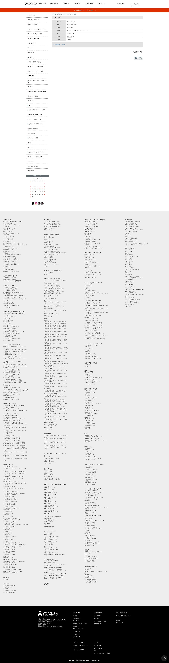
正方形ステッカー (8, 587)
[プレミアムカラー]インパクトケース (13, 243)
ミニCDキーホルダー (90, 495)
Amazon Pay (97, 623)
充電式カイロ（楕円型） (50, 262)
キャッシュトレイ (89, 422)
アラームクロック (129, 239)
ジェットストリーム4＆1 (91, 414)
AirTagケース (47, 525)
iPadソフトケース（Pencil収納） (52, 516)
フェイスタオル (88, 234)
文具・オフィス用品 (33, 138)
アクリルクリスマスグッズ (10, 573)
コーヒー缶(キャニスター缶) (132, 302)
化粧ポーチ (87, 289)
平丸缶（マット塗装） (50, 461)
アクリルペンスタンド (9, 549)
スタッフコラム (98, 648)
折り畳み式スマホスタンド (10, 335)
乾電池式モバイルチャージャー (11, 367)
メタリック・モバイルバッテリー (12, 394)
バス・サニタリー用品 (131, 228)
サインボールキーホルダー (91, 499)
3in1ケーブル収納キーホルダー (11, 387)
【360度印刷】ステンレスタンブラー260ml (55, 334)
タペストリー (31, 57)
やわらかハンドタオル (90, 221)
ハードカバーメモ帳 (89, 423)
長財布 (86, 374)
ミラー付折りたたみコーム (51, 553)
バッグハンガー (88, 519)
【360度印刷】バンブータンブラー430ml (55, 323)
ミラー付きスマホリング (9, 330)
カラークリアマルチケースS (91, 356)
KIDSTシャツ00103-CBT (50, 579)
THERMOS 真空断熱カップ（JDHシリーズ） (56, 445)
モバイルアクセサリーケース (92, 302)
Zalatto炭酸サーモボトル (50, 283)
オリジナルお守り (8, 566)
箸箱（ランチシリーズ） (131, 241)
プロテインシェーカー (50, 298)
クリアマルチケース (89, 353)
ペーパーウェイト (8, 516)
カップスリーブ (48, 429)
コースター (31, 86)
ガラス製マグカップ (49, 308)
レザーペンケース (89, 454)
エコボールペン (88, 412)
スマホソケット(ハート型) (10, 325)
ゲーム (29, 142)
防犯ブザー (87, 533)
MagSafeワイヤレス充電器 (10, 392)
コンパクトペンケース (90, 535)
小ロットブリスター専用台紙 (11, 271)
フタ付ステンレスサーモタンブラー (53, 290)
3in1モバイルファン (49, 246)
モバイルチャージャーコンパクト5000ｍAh (14, 349)
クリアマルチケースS (90, 355)
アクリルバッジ (7, 511)
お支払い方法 (42, 3)
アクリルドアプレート (9, 554)
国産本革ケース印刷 (33, 128)
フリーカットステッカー (9, 590)
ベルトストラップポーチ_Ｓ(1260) (93, 325)
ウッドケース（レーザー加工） (11, 259)
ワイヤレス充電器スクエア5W (11, 369)
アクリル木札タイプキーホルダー (12, 438)
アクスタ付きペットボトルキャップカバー (14, 493)
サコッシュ (87, 287)
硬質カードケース (89, 254)
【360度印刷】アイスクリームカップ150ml (55, 419)
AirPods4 (46, 500)
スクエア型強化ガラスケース (11, 233)
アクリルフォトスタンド (9, 521)
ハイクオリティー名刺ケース (92, 266)
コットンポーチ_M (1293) (91, 320)
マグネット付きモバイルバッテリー (12, 356)
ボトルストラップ (48, 427)
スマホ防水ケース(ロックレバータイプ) (13, 331)
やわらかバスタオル (89, 225)
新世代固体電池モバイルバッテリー (12, 354)
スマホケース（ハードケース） (11, 225)
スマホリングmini (8, 320)
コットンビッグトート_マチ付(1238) (94, 333)
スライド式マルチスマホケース (11, 297)
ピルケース (87, 532)
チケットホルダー (89, 453)
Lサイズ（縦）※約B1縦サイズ (52, 221)
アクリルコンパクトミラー (51, 541)
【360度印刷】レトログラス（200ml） (54, 395)
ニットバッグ (88, 285)
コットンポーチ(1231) (90, 328)
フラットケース (88, 350)
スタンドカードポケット (9, 317)
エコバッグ (87, 299)
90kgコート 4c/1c (71, 14)
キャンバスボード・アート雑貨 (36, 152)
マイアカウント (121, 4)
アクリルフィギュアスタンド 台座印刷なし (14, 544)
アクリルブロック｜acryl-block (11, 508)
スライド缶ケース (89, 448)
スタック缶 (47, 460)
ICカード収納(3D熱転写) (9, 256)
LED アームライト (89, 560)
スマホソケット (7, 323)
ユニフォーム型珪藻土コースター (134, 278)
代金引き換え (97, 616)
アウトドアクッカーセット (132, 269)
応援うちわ (47, 239)
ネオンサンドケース (8, 236)
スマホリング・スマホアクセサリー (37, 29)
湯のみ (45, 320)
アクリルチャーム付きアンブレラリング (14, 546)
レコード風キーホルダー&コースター (94, 497)
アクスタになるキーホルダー (11, 498)
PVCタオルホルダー (89, 545)
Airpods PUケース (48, 513)
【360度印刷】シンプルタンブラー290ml (55, 326)
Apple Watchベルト (49, 526)
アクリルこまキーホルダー (10, 501)
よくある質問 (89, 3)
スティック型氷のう (49, 256)
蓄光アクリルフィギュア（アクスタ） (13, 478)
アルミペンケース (89, 419)
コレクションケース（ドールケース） (135, 289)
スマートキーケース (89, 456)
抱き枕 (127, 236)
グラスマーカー (7, 531)
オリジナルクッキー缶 (131, 301)
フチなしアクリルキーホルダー (11, 409)
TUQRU (30, 105)
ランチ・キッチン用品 (131, 223)
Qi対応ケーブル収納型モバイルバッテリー (14, 346)
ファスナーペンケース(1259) (92, 332)
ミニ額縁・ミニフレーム (90, 469)
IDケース (86, 267)
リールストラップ (89, 537)
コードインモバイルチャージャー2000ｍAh (14, 364)
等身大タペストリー (49, 228)
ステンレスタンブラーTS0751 (52, 287)
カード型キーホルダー (90, 510)
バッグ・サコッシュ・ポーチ (35, 119)
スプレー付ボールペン (90, 582)
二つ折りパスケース (89, 261)
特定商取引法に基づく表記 (80, 623)
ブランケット (88, 236)
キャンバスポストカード (90, 476)
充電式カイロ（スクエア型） (51, 264)
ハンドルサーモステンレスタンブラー (54, 288)
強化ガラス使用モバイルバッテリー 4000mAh (15, 389)
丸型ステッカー (7, 589)
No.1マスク (87, 569)
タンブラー (47, 315)
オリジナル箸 (128, 251)
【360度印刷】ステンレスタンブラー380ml (55, 339)
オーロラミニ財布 (89, 372)
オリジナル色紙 (88, 474)
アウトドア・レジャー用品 (132, 226)
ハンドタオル (88, 233)
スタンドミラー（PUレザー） (52, 549)
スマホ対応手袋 (48, 261)
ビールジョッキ (48, 317)
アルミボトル (47, 297)
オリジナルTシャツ (33, 100)
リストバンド (128, 283)
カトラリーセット (129, 249)
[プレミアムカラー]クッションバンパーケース (15, 244)
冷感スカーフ (88, 244)
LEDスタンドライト (8, 558)
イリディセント (7, 241)
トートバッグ (88, 284)
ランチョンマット (129, 259)
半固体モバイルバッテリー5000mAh (13, 353)
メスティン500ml (129, 268)
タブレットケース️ (48, 521)
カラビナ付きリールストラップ (133, 299)
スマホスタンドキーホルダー (11, 500)
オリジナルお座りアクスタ (10, 495)
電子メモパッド (88, 402)
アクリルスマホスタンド (9, 539)
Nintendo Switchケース (90, 435)
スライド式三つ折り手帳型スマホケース (14, 295)
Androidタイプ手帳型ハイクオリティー (13, 292)
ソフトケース (6, 226)
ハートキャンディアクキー (10, 504)
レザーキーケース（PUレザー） (92, 458)
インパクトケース (8, 238)
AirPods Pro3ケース (49, 510)
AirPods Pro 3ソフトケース (51, 511)
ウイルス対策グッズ (33, 166)
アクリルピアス (7, 541)
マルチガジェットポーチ (90, 304)
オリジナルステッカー (9, 585)
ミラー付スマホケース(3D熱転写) (12, 254)
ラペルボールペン (89, 409)
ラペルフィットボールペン (91, 410)
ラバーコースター (48, 471)
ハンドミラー (47, 551)
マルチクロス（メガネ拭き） (92, 246)
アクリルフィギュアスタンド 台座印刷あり (14, 471)
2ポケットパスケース (90, 259)
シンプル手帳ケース (8, 307)
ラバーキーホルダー (89, 502)
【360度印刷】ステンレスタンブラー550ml (55, 347)
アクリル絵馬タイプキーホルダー (12, 437)
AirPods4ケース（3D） (50, 503)
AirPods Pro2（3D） (49, 508)
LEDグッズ (31, 161)
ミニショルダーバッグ (90, 290)
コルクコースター (48, 469)
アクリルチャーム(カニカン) (10, 417)
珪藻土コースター (48, 473)
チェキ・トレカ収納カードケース (93, 272)
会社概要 (75, 616)
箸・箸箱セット (129, 254)
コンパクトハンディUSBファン (52, 247)
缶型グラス (47, 318)
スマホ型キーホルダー (90, 522)
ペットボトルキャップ (50, 426)
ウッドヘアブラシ (129, 286)
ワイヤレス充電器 (8, 376)
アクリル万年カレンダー (9, 548)
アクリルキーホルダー (34, 38)
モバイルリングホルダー (9, 328)
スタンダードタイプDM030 (51, 561)
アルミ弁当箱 (128, 258)
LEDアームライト (8, 556)
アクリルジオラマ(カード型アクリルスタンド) (15, 524)
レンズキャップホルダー (90, 538)
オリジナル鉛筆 (88, 405)
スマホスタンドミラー (9, 340)
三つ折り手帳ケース (8, 294)
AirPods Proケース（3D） (51, 494)
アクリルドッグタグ (8, 435)
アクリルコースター (8, 538)
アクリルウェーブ (8, 506)
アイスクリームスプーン (131, 256)
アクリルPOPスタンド (9, 551)
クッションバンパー (8, 239)
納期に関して (54, 3)
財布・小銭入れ (32, 133)
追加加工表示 (60, 45)
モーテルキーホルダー (90, 524)
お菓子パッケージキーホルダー (92, 515)
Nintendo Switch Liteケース (91, 438)
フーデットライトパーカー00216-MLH (54, 577)
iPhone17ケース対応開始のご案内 (12, 221)
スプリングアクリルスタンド (11, 518)
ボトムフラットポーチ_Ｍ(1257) (93, 323)
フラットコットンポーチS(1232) (93, 322)
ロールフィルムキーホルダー (92, 543)
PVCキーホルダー (89, 514)
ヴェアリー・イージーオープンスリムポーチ (96, 294)
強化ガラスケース (8, 231)
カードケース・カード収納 (35, 114)
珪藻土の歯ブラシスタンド (132, 276)
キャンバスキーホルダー (90, 471)
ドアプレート (88, 390)
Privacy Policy (76, 618)
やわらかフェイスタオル (90, 223)
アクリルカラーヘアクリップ (11, 564)
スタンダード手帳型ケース (10, 287)
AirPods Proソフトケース (50, 492)
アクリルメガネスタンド (9, 526)
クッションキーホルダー (90, 490)
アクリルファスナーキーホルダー (12, 440)
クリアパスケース (89, 257)
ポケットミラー (48, 534)
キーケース (87, 364)
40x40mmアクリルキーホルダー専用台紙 (14, 442)
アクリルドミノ (7, 514)
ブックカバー (88, 400)
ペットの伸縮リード (130, 293)
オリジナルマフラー (89, 238)
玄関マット (87, 394)
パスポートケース (89, 449)
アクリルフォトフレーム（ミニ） (12, 519)
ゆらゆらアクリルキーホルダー (11, 420)
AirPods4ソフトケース (50, 501)
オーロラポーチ (88, 348)
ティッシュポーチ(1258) (90, 337)
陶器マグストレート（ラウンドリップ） (54, 307)
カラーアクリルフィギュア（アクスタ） (14, 476)
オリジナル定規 (88, 420)
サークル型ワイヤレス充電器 (11, 374)
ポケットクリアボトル (50, 422)
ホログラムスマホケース (9, 261)
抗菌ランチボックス (130, 248)
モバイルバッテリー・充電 (35, 34)
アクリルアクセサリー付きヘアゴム (12, 543)
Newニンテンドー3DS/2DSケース (93, 436)
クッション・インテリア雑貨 (132, 221)
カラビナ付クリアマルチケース (92, 358)
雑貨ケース (31, 147)
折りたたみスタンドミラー (51, 548)
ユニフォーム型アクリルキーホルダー (13, 571)
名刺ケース (87, 264)
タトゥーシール (129, 284)
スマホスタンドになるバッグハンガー (94, 520)
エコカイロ (47, 266)
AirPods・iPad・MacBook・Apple (37, 91)
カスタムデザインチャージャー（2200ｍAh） (15, 366)
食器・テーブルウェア (131, 225)
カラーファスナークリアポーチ (92, 345)
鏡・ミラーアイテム (33, 96)
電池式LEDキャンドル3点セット (93, 551)
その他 (127, 233)
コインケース (88, 366)
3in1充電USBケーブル (9, 386)
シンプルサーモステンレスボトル (53, 285)
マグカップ (47, 300)
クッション (128, 234)
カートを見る (76, 631)
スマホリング (6, 318)
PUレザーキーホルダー (90, 512)
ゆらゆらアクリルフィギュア (11, 481)
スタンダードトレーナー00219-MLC (53, 575)
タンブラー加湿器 (48, 257)
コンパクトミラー (48, 533)
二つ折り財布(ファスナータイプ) (93, 377)
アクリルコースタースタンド (51, 478)
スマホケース (31, 15)
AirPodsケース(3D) (49, 489)
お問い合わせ (101, 3)
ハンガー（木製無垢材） (131, 238)
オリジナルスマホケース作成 (102, 653)
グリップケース (7, 234)
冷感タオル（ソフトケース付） (92, 243)
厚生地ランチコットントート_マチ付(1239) (95, 335)
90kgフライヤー (61, 14)
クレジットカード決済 (100, 621)
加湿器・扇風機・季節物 (34, 62)
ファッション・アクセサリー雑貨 (134, 229)
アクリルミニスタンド (9, 486)
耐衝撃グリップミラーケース (11, 251)
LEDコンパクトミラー (50, 543)
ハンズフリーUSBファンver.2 (51, 249)
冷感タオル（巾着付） (90, 241)
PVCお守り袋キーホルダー (91, 505)
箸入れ (127, 253)
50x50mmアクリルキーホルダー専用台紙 (14, 443)
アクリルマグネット (8, 509)
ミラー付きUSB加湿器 (50, 259)
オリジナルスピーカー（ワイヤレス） (135, 294)
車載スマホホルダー (8, 336)
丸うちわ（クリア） (49, 238)
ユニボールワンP (88, 417)
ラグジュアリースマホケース (11, 263)
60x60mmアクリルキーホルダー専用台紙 (14, 445)
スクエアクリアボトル (50, 421)
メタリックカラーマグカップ (51, 313)
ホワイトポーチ (88, 317)
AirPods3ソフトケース (50, 497)
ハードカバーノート (89, 425)
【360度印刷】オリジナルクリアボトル (54, 408)
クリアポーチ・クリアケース (35, 124)
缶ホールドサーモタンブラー (51, 295)
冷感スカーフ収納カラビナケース (93, 248)
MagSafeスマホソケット (9, 322)
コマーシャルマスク (89, 568)
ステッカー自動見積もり (9, 592)
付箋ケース (87, 428)
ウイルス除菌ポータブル (90, 581)
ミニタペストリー (48, 229)
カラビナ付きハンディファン (51, 244)
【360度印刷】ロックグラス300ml (53, 405)
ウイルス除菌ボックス (90, 579)
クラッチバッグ (88, 297)
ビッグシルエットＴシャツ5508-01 (53, 569)
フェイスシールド (89, 577)
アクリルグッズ (32, 43)
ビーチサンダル (48, 274)
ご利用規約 (76, 621)
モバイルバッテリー (8, 348)
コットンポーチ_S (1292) (91, 318)
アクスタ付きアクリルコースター (53, 479)
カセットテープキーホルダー (92, 494)
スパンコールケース (8, 268)
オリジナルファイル (89, 392)
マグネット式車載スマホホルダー (12, 338)
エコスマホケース (8, 246)
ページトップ (164, 658)
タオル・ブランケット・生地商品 (36, 110)
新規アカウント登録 (78, 628)
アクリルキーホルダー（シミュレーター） (14, 405)
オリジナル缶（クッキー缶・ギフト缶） (37, 81)
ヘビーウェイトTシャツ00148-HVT (53, 567)
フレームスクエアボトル (50, 424)
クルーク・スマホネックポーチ (92, 292)
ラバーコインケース (89, 384)
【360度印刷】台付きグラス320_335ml (54, 400)
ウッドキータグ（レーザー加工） (93, 529)
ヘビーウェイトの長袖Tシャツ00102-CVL (55, 574)
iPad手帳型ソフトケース (50, 520)
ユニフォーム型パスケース (91, 262)
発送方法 (66, 3)
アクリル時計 (6, 553)
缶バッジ (30, 48)
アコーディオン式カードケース (92, 274)
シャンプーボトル (129, 279)
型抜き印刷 (128, 306)
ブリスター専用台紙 (8, 269)
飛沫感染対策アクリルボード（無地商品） (14, 561)
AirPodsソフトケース (49, 487)
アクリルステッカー (8, 513)
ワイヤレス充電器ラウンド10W (11, 371)
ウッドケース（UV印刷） (10, 258)
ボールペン (87, 407)
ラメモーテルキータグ (90, 525)
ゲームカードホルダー (90, 277)
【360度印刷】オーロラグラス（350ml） (55, 406)
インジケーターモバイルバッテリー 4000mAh (15, 391)
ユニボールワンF (88, 415)
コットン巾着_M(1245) (90, 330)
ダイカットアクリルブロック (11, 491)
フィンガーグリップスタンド (11, 326)
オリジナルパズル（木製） (91, 479)
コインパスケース (89, 379)
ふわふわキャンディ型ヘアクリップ (93, 492)
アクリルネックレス (8, 496)
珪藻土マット (128, 274)
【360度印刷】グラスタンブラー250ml (54, 401)
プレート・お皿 (129, 261)
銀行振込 (96, 618)
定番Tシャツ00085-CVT (50, 562)
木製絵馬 (86, 530)
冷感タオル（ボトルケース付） (92, 239)
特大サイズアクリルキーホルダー (12, 422)
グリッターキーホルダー (90, 504)
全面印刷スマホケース (34, 19)
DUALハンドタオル (89, 228)
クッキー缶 (47, 456)
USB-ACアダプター (8, 396)
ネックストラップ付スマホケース (12, 248)
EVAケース (87, 351)
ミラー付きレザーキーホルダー (52, 536)
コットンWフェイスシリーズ (92, 226)
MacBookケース (48, 523)
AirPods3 (46, 496)
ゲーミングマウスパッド (90, 397)
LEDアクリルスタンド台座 (10, 559)
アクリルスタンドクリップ (10, 536)
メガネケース (88, 451)
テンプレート (76, 634)
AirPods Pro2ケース (49, 505)
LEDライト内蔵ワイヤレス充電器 (12, 372)
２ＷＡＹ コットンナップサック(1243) (94, 338)
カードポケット (7, 315)
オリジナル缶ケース (130, 304)
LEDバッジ (87, 553)
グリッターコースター (50, 474)
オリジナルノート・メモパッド (92, 404)
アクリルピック (7, 534)
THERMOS (31, 76)
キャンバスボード (89, 466)
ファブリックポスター (90, 484)
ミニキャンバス (88, 467)
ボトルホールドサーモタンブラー (53, 293)
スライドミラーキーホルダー (51, 538)
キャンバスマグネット (90, 472)
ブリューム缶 (47, 463)
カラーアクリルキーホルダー (11, 414)
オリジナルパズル (89, 477)
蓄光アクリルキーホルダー (10, 415)
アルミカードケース (89, 276)
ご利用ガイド (78, 3)
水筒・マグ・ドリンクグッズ (35, 71)
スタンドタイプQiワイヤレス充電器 (12, 381)
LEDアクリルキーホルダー (91, 556)
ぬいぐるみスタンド (130, 291)
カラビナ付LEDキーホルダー (92, 542)
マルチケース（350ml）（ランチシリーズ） (136, 243)
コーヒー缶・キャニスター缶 (51, 458)
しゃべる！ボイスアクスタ (10, 466)
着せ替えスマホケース (9, 223)
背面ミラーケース (8, 253)
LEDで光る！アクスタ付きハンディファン (55, 252)
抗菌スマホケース (8, 249)
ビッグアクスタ (7, 480)
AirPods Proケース (49, 491)
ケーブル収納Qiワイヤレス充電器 (12, 379)
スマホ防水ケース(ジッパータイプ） (13, 333)
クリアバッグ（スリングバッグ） (93, 315)
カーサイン (128, 271)
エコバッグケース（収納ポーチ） (93, 300)
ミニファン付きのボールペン (51, 254)
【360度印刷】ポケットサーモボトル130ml (55, 390)
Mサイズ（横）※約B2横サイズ (52, 226)
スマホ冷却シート (48, 241)
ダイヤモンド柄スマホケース (11, 264)
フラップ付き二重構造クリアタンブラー (54, 292)
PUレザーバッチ (129, 281)
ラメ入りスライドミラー (50, 539)
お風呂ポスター (88, 481)
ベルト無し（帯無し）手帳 (10, 289)
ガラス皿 (127, 263)
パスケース (87, 256)
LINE (95, 650)
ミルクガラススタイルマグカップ (53, 305)
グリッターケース (8, 229)
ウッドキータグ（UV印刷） (91, 527)
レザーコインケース (89, 382)
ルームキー (6, 433)
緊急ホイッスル (88, 500)
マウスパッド (88, 395)
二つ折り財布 (88, 376)
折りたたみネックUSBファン (51, 251)
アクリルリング (7, 528)
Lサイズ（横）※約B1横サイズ (52, 223)
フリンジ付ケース (8, 302)
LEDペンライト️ (88, 555)
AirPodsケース (48, 486)
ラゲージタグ (88, 269)
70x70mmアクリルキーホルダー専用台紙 (14, 447)
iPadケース (47, 515)
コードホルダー (88, 540)
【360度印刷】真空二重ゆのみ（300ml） (55, 362)
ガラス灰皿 (128, 266)
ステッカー (31, 52)
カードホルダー (88, 271)
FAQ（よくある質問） (78, 650)
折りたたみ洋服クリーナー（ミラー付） (54, 554)
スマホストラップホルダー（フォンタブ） (14, 313)
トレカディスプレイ (8, 523)
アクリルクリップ (8, 533)
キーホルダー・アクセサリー (35, 156)
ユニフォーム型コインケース (92, 381)
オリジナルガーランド (90, 482)
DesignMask (87, 574)
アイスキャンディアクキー (10, 503)
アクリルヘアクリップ (9, 563)
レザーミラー (47, 546)
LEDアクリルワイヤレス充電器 (11, 377)
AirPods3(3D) (47, 499)
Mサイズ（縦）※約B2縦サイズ (52, 225)
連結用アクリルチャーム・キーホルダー (14, 419)
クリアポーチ (88, 346)
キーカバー (87, 517)
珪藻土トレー (128, 273)
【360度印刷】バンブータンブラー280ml (55, 322)
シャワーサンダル (48, 272)
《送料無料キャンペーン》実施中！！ (84, 10)
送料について (119, 622)
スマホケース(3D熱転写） (10, 228)
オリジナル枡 (128, 264)
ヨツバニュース (98, 645)
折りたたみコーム (129, 288)
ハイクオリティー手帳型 (9, 290)
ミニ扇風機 (47, 242)
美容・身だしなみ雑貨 (131, 231)
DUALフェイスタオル (90, 229)
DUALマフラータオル (90, 231)
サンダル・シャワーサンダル (35, 66)
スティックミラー (48, 544)
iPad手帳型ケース (48, 518)
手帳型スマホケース (33, 24)
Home (54, 14)
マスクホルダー (88, 576)
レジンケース (6, 266)
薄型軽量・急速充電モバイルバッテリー (14, 351)
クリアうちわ (47, 236)
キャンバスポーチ (89, 295)
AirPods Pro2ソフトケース (51, 506)
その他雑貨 (31, 170)
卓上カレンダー (88, 427)
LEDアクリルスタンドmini (91, 558)
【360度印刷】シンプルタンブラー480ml (55, 325)
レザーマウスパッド (89, 399)
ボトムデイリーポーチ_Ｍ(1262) (93, 327)
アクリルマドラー (8, 529)
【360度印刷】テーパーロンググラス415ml (55, 403)
